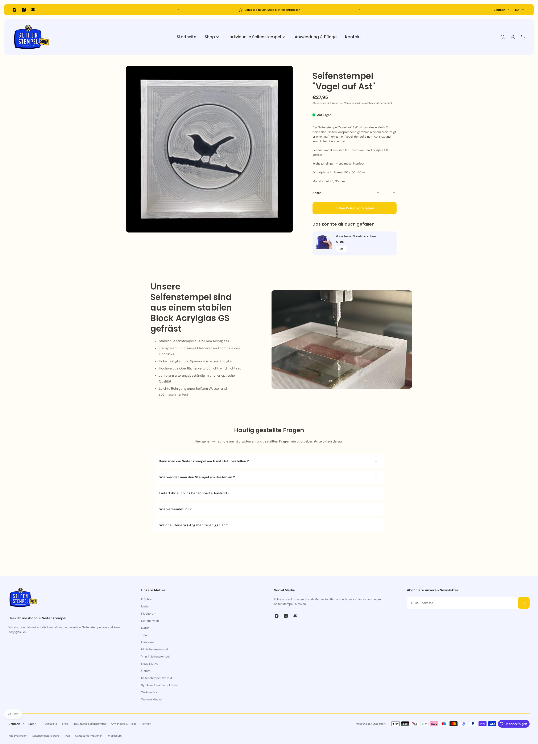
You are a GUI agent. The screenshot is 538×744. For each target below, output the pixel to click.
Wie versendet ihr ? (175, 509)
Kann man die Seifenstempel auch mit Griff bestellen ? (204, 461)
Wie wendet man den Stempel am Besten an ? (197, 477)
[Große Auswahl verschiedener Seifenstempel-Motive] (277, 9)
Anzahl (317, 193)
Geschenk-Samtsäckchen (356, 236)
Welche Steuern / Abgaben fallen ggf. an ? (193, 525)
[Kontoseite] (513, 37)
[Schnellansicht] (341, 249)
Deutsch (499, 10)
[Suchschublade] (503, 37)
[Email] (33, 9)
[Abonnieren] (524, 603)
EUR (517, 10)
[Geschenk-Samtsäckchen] (323, 242)
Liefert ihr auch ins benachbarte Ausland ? (194, 493)
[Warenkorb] (523, 37)
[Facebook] (23, 9)
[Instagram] (14, 9)
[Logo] (31, 37)
